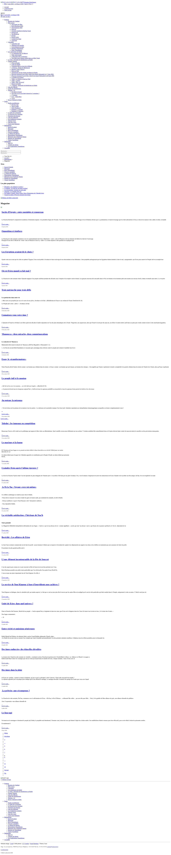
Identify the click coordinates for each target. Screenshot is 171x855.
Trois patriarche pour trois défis (16, 290)
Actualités (7, 148)
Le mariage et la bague (12, 442)
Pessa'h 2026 (15, 37)
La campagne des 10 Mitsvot (19, 53)
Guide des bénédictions (14, 88)
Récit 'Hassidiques (13, 130)
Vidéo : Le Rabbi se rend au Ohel (20, 79)
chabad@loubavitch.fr (52, 846)
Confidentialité (4, 849)
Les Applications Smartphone (16, 146)
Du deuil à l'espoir (16, 92)
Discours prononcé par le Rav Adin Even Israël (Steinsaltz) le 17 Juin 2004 (32, 74)
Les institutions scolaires (14, 119)
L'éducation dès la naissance (19, 56)
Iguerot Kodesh (12, 127)
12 (5, 767)
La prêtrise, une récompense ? (16, 690)
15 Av (13, 98)
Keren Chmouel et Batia (14, 100)
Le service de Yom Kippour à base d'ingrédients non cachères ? (30, 584)
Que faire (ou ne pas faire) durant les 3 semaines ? (25, 93)
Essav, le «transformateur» (14, 359)
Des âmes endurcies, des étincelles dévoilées (21, 649)
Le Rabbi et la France (17, 77)
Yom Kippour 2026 (16, 27)
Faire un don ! (6, 16)
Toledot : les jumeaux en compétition (18, 423)
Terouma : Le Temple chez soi (12, 191)
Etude (6, 101)
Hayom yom (14, 104)
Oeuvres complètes (13, 132)
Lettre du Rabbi (15, 64)
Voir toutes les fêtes (16, 24)
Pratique (6, 19)
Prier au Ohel (15, 71)
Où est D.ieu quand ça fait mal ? (16, 271)
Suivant (6, 770)
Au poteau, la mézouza (12, 400)
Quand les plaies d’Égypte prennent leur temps (17, 195)
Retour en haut (6, 779)
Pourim (13, 35)
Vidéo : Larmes (15, 80)
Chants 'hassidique (13, 140)
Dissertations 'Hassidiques (15, 135)
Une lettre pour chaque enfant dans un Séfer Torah (25, 58)
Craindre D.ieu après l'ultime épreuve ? (20, 468)
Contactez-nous (8, 8)
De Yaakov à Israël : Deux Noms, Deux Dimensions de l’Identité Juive (24, 193)
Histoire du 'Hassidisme (14, 138)
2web (11, 843)
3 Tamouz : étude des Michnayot (20, 68)
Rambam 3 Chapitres (17, 111)
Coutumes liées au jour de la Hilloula (21, 66)
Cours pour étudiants (14, 124)
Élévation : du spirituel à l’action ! (13, 187)
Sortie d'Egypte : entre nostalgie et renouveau (22, 212)
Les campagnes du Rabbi (15, 52)
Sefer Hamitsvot (15, 108)
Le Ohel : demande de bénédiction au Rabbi (20, 60)
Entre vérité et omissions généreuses (18, 629)
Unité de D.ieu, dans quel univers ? (17, 603)
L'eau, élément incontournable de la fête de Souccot (25, 559)
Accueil (6, 7)
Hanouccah (14, 32)
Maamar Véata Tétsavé (17, 69)
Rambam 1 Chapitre (17, 109)
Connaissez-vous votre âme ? (15, 315)
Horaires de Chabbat (13, 21)
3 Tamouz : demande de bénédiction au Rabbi (24, 85)
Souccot (13, 29)
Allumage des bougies (17, 45)
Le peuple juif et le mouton (14, 378)
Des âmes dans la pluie (12, 670)
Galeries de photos (13, 145)
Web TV (10, 143)
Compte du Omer (16, 39)
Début (6, 733)
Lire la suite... (5, 224)
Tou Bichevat (15, 34)
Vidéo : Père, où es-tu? (17, 82)
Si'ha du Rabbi (15, 63)
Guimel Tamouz (12, 61)
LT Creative (25, 843)
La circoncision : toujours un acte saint (15, 190)
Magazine (10, 129)
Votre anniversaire (16, 55)
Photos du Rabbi (16, 84)
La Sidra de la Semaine (14, 112)
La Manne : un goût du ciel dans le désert (15, 188)
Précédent (7, 736)
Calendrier (11, 42)
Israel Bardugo (34, 843)
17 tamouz (14, 95)
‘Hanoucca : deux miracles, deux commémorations (25, 334)
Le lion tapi (7, 713)
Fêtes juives (11, 23)
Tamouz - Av (11, 90)
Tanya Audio (15, 106)
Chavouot (14, 40)
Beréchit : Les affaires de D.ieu (16, 537)
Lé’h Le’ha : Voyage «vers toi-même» (19, 487)
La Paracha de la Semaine (15, 114)
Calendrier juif (15, 43)
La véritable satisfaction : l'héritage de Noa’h (22, 515)
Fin (5, 773)
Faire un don (7, 10)
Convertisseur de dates (17, 47)
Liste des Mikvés (12, 87)
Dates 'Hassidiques (16, 50)
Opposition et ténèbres (12, 231)
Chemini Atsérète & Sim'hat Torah (21, 31)
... (2, 411)
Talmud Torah (12, 120)
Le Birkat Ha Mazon (14, 133)
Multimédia (7, 141)
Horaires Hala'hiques (30, 2)
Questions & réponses (14, 116)
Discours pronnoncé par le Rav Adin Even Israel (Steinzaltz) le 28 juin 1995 (32, 76)
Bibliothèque (7, 125)
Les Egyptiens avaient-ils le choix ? (17, 252)
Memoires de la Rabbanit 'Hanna (17, 137)
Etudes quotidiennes (13, 103)
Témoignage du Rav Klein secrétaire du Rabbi (24, 72)
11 (5, 763)
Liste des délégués (13, 117)
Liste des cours (12, 122)
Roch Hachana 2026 (17, 26)
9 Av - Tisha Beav (16, 96)
